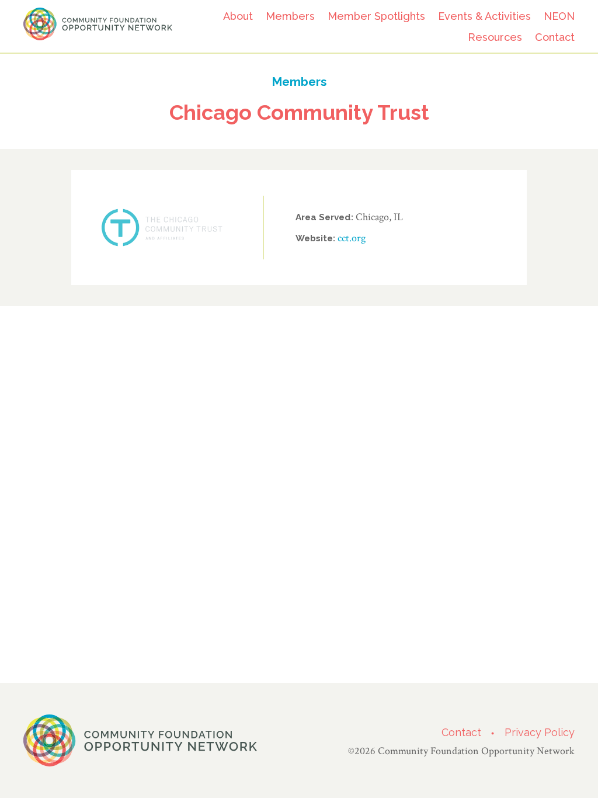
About (238, 16)
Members (290, 16)
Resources (495, 37)
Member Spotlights (376, 16)
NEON (559, 16)
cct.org (352, 238)
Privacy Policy (540, 732)
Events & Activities (484, 16)
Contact (555, 37)
